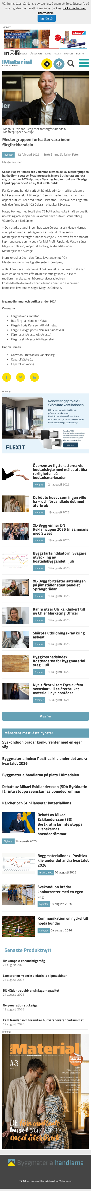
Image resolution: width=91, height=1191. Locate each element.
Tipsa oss (68, 53)
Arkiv (48, 53)
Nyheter (8, 154)
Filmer (57, 53)
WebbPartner (65, 1181)
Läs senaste (36, 53)
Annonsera (20, 53)
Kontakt (80, 53)
